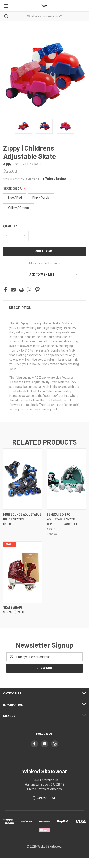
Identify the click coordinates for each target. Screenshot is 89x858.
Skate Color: (12, 188)
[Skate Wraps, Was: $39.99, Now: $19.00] (22, 572)
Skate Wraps (13, 608)
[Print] (21, 290)
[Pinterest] (37, 290)
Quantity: (10, 226)
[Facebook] (5, 290)
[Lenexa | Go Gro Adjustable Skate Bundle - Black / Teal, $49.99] (66, 479)
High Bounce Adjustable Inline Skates (22, 517)
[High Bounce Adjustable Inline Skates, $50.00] (22, 479)
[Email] (13, 290)
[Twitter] (29, 290)
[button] (54, 178)
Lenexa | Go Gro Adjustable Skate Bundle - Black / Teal (63, 519)
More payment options (44, 263)
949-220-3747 (47, 798)
